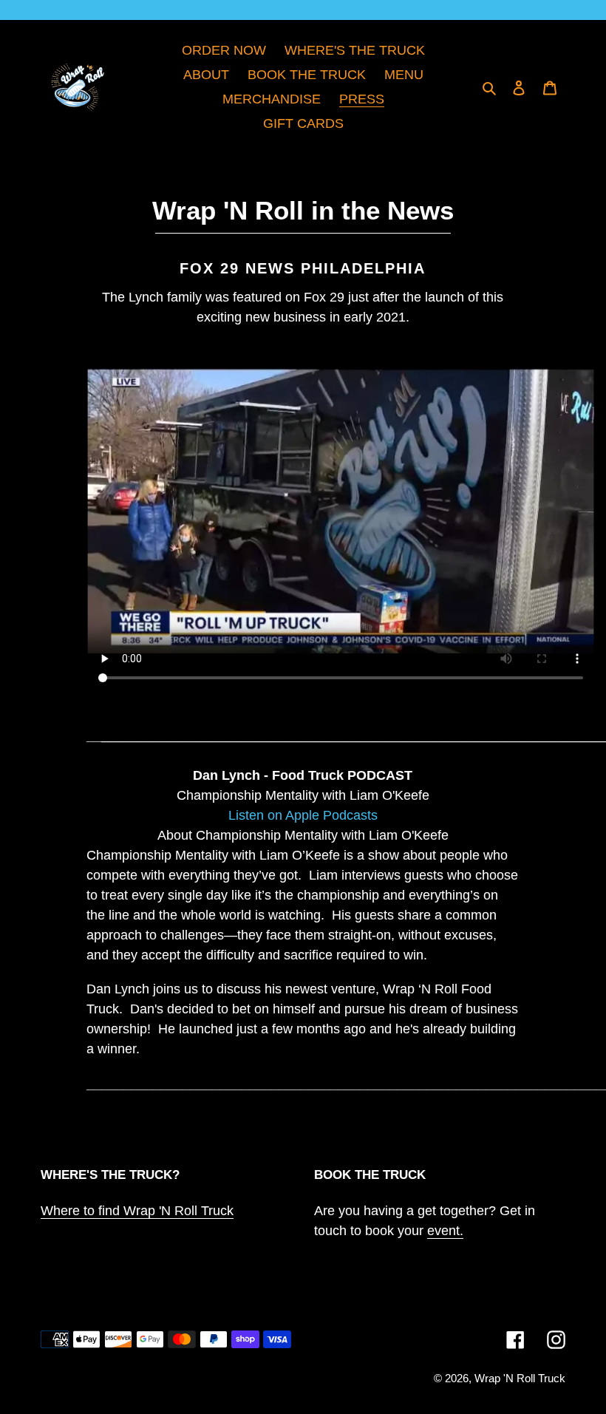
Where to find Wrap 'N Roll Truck (137, 1210)
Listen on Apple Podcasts (303, 815)
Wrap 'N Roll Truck (519, 1378)
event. (445, 1230)
